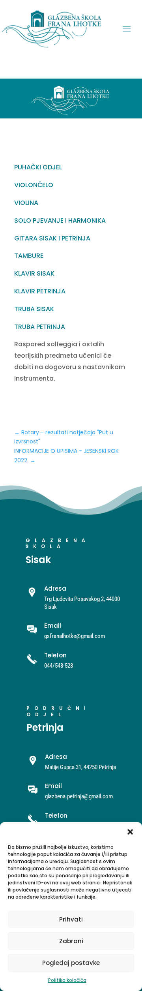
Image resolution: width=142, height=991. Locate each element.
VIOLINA (26, 202)
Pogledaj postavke (71, 963)
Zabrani (71, 941)
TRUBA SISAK (34, 308)
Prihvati (71, 919)
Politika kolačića (67, 980)
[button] (130, 832)
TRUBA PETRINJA (39, 326)
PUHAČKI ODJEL (38, 167)
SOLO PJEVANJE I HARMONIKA (60, 220)
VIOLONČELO (33, 185)
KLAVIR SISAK (34, 273)
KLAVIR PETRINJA (39, 291)
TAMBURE (28, 255)
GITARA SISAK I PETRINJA (52, 238)
